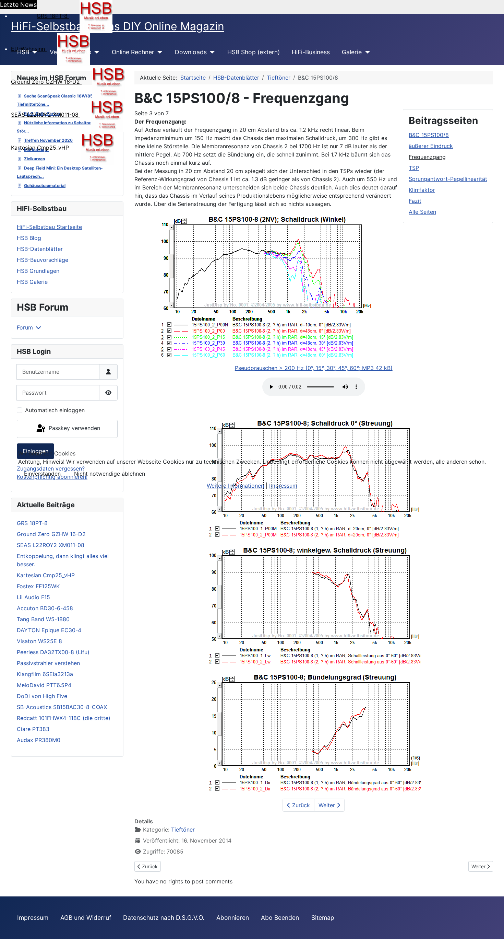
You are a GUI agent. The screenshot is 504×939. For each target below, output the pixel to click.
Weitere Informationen (235, 485)
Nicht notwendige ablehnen (109, 473)
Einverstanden (42, 473)
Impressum (283, 485)
